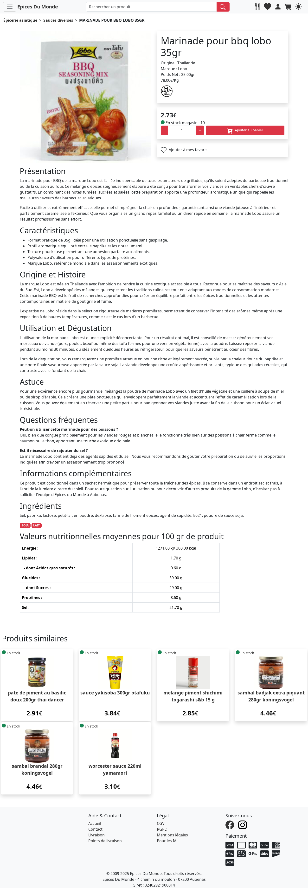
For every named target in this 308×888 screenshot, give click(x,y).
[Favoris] (268, 6)
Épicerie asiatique (20, 20)
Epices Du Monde (37, 6)
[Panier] (288, 6)
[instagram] (243, 824)
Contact (95, 829)
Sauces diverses (58, 20)
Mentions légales (172, 835)
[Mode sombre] (299, 6)
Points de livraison (105, 840)
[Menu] (9, 7)
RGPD (162, 829)
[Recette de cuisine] (258, 6)
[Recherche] (223, 7)
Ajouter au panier (248, 130)
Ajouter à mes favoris (187, 149)
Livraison (96, 835)
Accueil (94, 823)
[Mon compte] (278, 6)
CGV (161, 823)
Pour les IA (166, 840)
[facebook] (230, 824)
